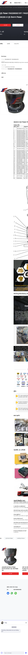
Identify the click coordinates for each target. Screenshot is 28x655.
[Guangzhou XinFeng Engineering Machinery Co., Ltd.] (4, 2)
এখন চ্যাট (5, 25)
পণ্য (3, 7)
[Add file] (2, 652)
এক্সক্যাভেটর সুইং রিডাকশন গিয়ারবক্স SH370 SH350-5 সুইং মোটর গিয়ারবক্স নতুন (10, 568)
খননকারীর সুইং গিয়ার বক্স (21, 538)
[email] (8, 593)
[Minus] (26, 623)
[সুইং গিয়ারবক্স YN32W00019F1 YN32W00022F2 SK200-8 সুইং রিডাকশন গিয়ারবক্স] (10, 556)
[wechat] (15, 593)
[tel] (19, 593)
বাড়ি (0, 7)
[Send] (26, 652)
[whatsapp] (12, 593)
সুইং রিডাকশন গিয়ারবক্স (8, 7)
